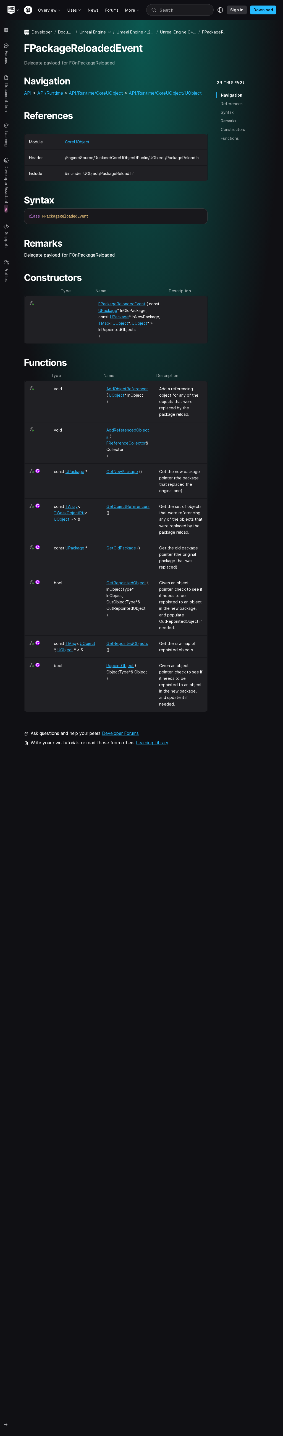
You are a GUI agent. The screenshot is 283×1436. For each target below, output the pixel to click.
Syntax (227, 112)
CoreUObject (77, 142)
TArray (71, 506)
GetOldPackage (121, 548)
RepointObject (120, 665)
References (232, 103)
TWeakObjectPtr (69, 512)
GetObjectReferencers (128, 506)
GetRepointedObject (126, 582)
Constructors (233, 129)
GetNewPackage (122, 471)
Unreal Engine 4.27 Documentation (135, 32)
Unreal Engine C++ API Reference (178, 32)
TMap (103, 323)
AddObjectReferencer (127, 388)
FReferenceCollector (126, 443)
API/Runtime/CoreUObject (96, 93)
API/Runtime (50, 93)
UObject (120, 323)
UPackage (107, 310)
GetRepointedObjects (127, 643)
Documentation (66, 32)
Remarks (228, 120)
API (28, 93)
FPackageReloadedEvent (121, 303)
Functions (230, 138)
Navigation (231, 95)
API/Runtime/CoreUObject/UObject (165, 93)
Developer (42, 32)
